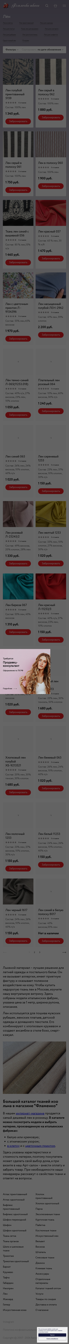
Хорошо (52, 1335)
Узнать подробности (52, 1338)
